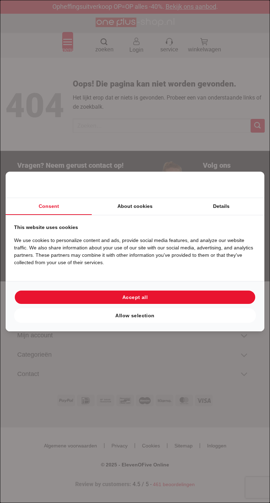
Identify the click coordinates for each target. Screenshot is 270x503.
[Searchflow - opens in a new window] (247, 184)
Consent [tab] (49, 206)
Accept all (135, 297)
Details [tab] (221, 206)
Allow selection (134, 315)
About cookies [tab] (135, 206)
